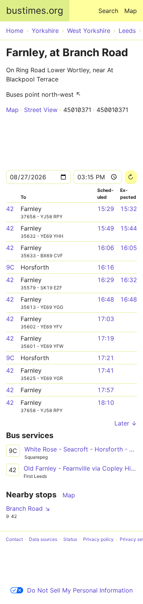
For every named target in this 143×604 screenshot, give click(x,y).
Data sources (43, 539)
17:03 (105, 319)
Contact (14, 539)
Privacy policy (98, 539)
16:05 (128, 248)
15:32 (128, 209)
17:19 (105, 338)
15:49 (105, 228)
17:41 (105, 370)
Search (108, 11)
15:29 (105, 209)
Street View (41, 110)
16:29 (105, 280)
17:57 (105, 390)
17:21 (105, 358)
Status (70, 539)
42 (10, 209)
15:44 (128, 228)
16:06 (105, 248)
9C (10, 267)
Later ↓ (125, 423)
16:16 (105, 267)
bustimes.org (34, 10)
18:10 (105, 402)
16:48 (105, 299)
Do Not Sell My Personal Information (80, 590)
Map (130, 11)
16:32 (128, 280)
